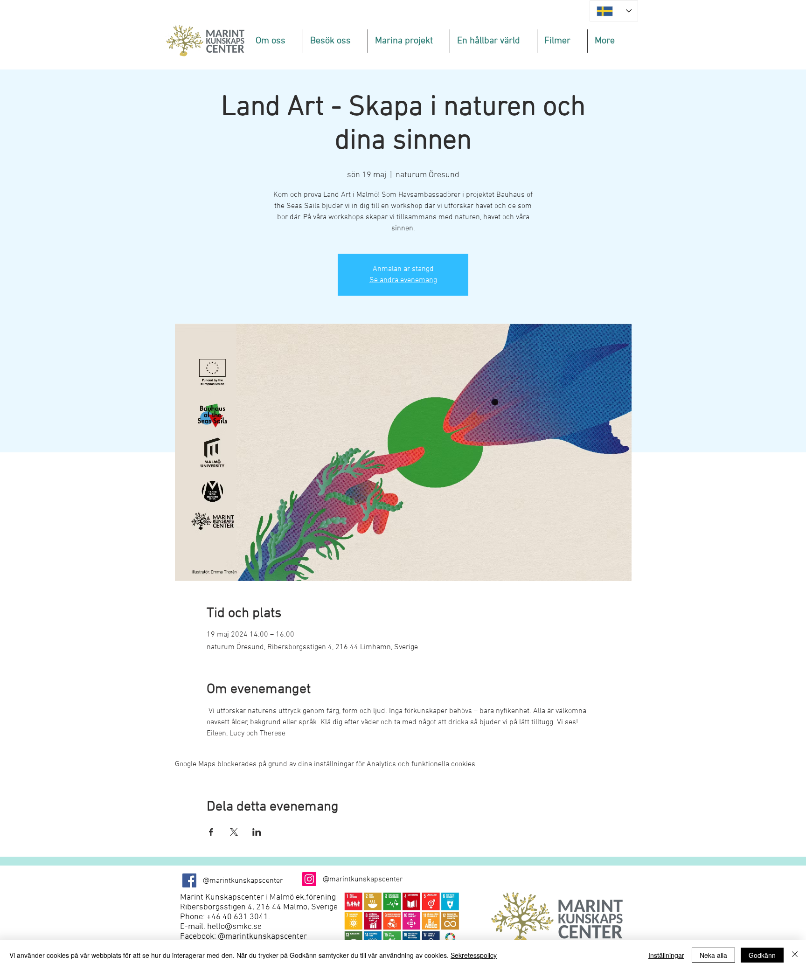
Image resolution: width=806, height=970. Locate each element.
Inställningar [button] (666, 955)
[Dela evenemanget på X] (233, 832)
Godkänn (762, 955)
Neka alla (713, 955)
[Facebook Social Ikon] (189, 880)
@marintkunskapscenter (262, 937)
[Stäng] (794, 955)
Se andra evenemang (403, 280)
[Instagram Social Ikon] (309, 879)
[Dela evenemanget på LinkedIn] (256, 832)
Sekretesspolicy (474, 955)
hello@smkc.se (234, 927)
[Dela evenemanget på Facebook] (211, 832)
